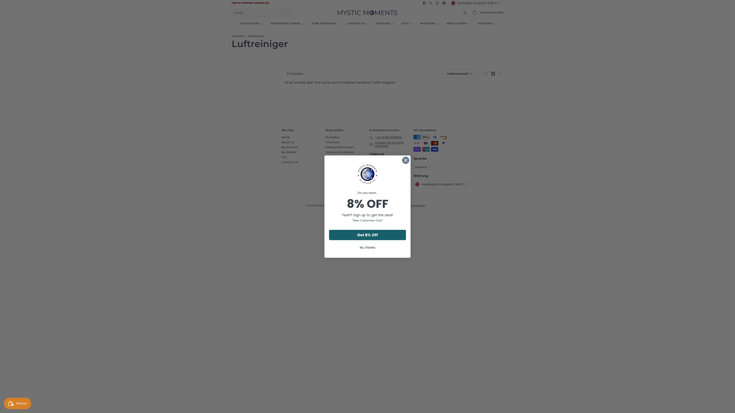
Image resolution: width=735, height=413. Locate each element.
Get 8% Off (367, 235)
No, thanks (367, 247)
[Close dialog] (405, 160)
